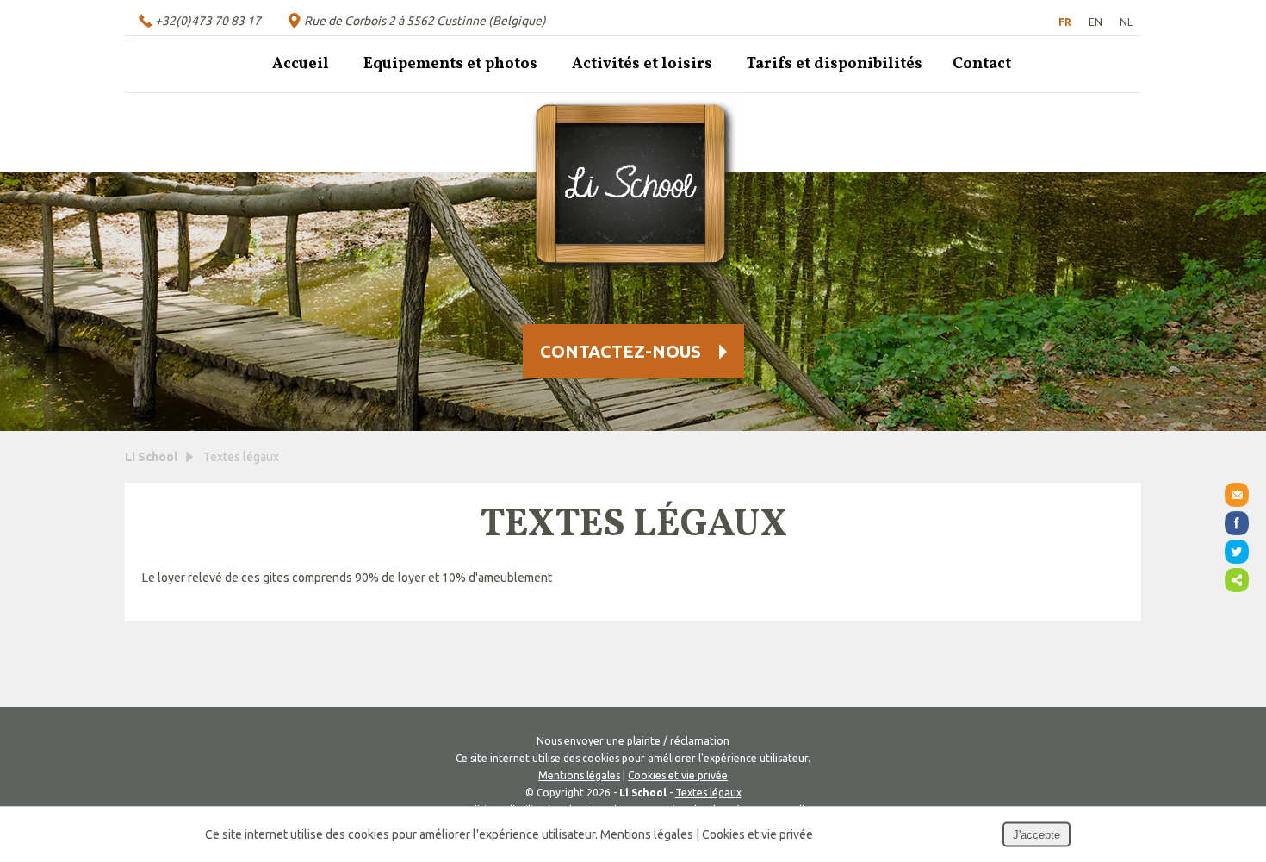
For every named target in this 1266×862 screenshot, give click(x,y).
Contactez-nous (620, 351)
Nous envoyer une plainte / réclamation (633, 740)
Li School (151, 457)
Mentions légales (579, 775)
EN (1095, 22)
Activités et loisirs (642, 64)
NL (1126, 22)
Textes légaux (708, 792)
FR (1064, 22)
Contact (982, 64)
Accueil (300, 64)
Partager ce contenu (1237, 580)
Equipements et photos (450, 64)
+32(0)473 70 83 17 (208, 21)
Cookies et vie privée (678, 775)
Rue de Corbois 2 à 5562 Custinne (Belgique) (425, 21)
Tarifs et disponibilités (834, 64)
